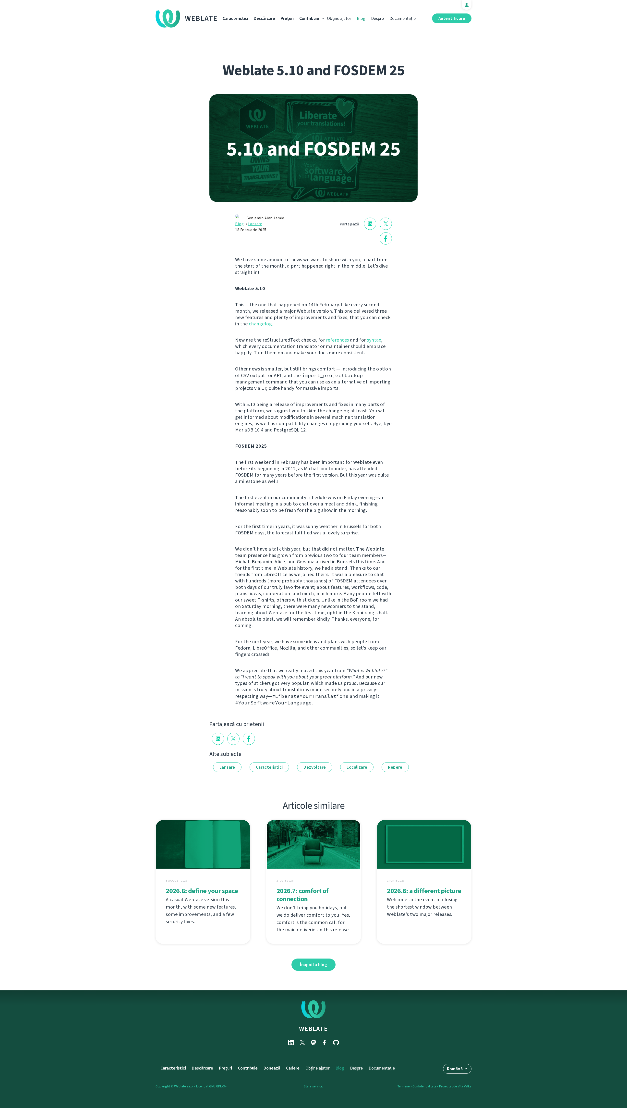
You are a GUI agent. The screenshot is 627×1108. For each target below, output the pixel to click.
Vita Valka (464, 1086)
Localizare (357, 767)
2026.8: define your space (202, 890)
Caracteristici (235, 18)
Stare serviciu (314, 1086)
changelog (260, 323)
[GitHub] (336, 1042)
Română (455, 1069)
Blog (361, 18)
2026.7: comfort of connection (302, 894)
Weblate (201, 18)
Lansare (255, 223)
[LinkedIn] (291, 1042)
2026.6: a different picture (424, 890)
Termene (404, 1086)
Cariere (293, 1068)
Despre (377, 18)
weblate (313, 1028)
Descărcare (264, 18)
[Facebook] (324, 1042)
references (337, 340)
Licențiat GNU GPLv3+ (211, 1086)
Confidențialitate (424, 1086)
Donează (272, 1068)
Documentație (402, 18)
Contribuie (309, 18)
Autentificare (451, 18)
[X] (302, 1042)
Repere (395, 767)
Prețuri (287, 18)
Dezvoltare (314, 767)
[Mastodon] (313, 1042)
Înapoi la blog (313, 965)
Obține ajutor (339, 18)
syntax (374, 340)
